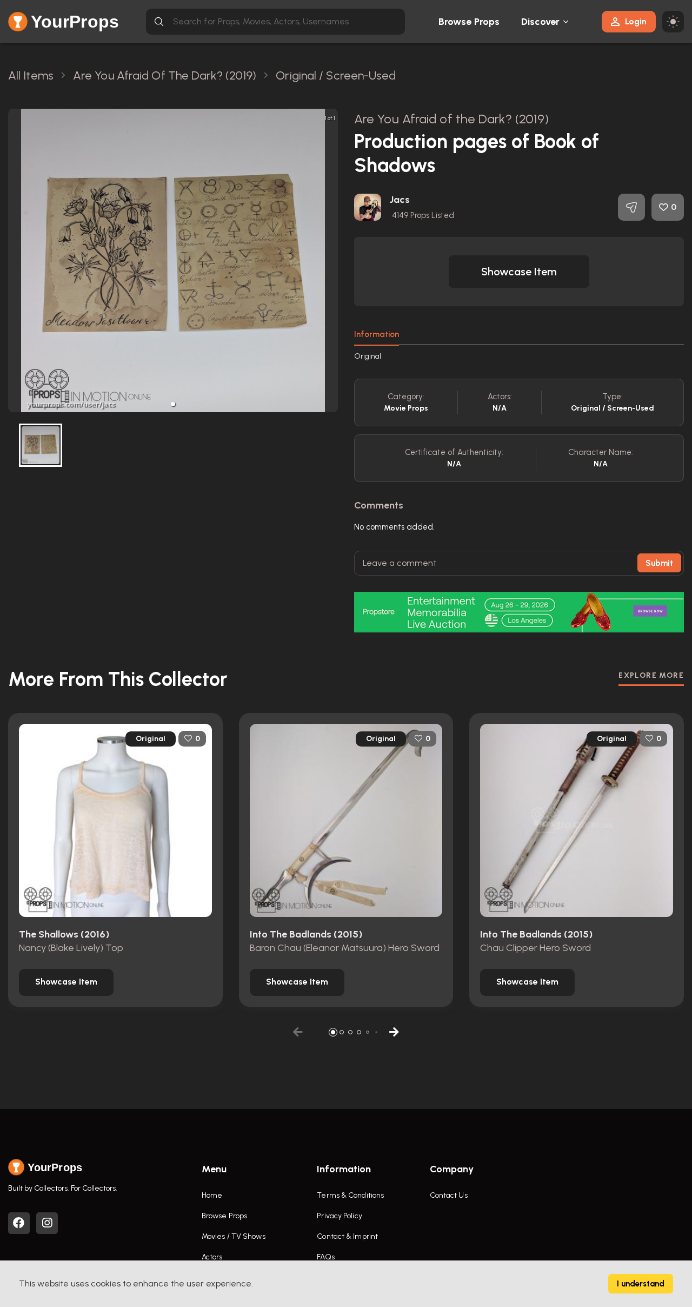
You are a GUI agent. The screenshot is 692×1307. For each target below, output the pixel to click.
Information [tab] (376, 334)
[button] (173, 404)
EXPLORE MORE (651, 675)
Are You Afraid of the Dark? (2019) (451, 119)
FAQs (325, 1257)
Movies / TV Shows (233, 1236)
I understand (640, 1284)
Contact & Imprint (347, 1236)
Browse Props (469, 22)
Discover (540, 22)
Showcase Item (519, 271)
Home (212, 1195)
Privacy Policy (339, 1215)
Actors (212, 1257)
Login (636, 21)
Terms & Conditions (350, 1195)
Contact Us (449, 1195)
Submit (659, 563)
